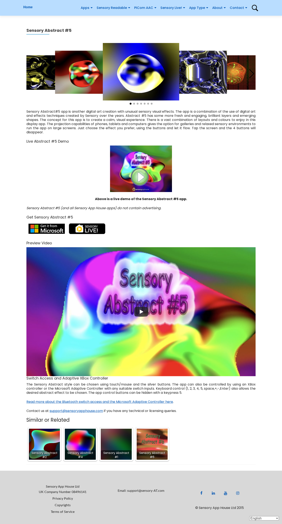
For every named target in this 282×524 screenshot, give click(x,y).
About (217, 7)
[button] (252, 73)
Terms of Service (63, 511)
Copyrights (63, 505)
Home (28, 7)
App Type (197, 7)
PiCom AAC (143, 7)
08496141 (79, 492)
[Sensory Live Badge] (87, 228)
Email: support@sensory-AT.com (141, 490)
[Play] (141, 312)
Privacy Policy (62, 498)
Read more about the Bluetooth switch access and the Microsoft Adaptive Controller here (99, 401)
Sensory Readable (112, 7)
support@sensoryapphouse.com (76, 410)
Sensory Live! (171, 7)
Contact (237, 7)
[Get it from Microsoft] (46, 228)
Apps (85, 7)
